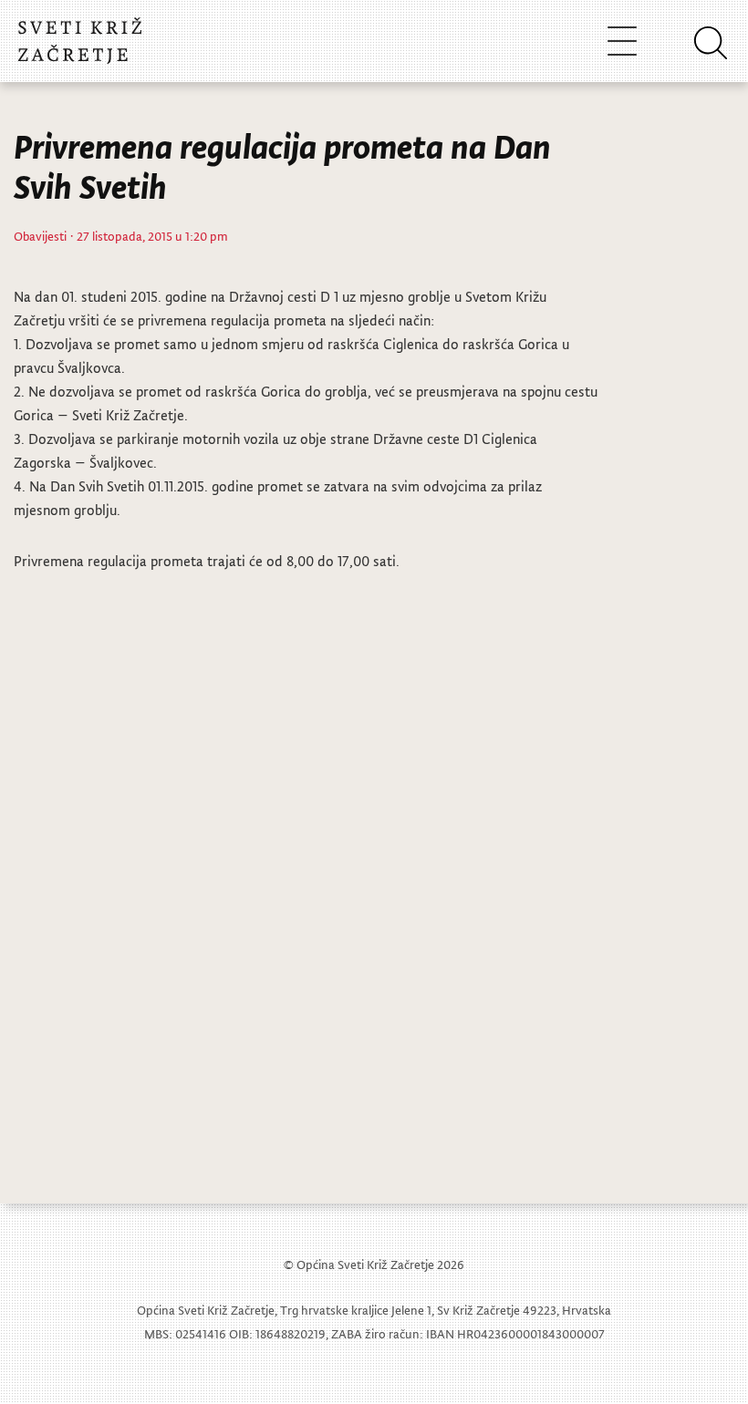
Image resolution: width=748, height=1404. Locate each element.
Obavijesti (40, 235)
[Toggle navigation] (622, 40)
